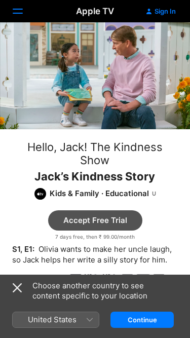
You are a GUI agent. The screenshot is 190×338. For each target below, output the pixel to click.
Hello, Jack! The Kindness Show (95, 153)
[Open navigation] (24, 11)
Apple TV (95, 11)
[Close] (17, 287)
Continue (142, 320)
